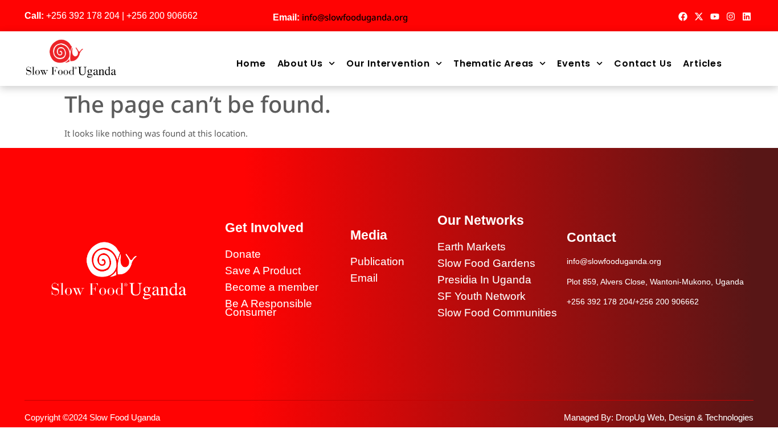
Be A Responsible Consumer (268, 308)
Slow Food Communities (497, 313)
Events (574, 63)
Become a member (271, 287)
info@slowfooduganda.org (355, 17)
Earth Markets (471, 247)
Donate (243, 254)
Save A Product (263, 271)
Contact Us (642, 63)
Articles (702, 63)
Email (364, 278)
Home (250, 63)
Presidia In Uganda (484, 280)
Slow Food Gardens (486, 263)
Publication (377, 261)
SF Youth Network (481, 296)
